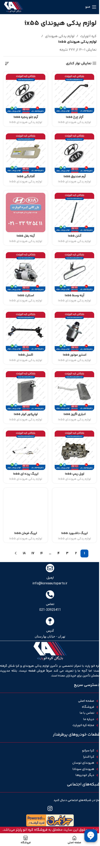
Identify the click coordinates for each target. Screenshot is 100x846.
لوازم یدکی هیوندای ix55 (74, 122)
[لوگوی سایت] (13, 7)
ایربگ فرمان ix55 (25, 533)
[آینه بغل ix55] (25, 212)
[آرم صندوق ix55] (74, 153)
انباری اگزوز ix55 (74, 414)
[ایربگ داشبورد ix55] (74, 510)
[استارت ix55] (25, 272)
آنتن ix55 (74, 235)
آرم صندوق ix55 (74, 176)
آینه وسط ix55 (74, 295)
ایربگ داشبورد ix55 (74, 533)
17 (32, 553)
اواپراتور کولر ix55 (26, 414)
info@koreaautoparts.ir (50, 583)
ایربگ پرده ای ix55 (25, 473)
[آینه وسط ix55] (74, 272)
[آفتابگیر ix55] (25, 153)
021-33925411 (50, 609)
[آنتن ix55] (74, 212)
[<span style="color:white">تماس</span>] (50, 594)
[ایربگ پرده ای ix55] (25, 450)
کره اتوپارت (88, 36)
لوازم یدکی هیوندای (59, 36)
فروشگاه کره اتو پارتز (31, 830)
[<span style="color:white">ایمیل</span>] (50, 568)
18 (24, 553)
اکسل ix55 (25, 354)
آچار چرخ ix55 (74, 117)
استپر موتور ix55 (74, 354)
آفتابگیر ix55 (26, 176)
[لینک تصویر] (50, 820)
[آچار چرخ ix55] (74, 93)
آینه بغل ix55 (26, 235)
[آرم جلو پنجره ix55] (25, 93)
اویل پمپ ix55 (74, 473)
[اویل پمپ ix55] (74, 450)
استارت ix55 (25, 295)
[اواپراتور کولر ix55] (25, 391)
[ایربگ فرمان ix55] (25, 510)
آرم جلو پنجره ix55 (25, 117)
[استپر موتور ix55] (74, 331)
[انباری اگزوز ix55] (74, 391)
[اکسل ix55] (25, 331)
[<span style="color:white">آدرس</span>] (50, 621)
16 (41, 553)
